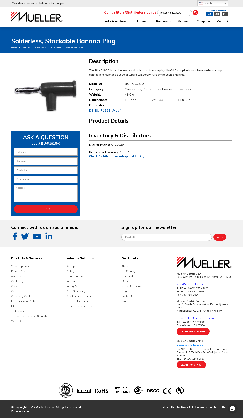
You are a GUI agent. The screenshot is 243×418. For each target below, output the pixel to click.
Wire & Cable (19, 321)
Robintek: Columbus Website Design (206, 407)
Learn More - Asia (191, 364)
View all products (21, 266)
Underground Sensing (79, 306)
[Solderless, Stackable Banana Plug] (45, 92)
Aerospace (72, 266)
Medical (70, 281)
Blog (124, 291)
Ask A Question (45, 137)
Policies (126, 301)
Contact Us (128, 296)
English (207, 3)
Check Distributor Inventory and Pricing (116, 156)
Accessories (18, 276)
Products (26, 47)
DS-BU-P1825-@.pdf (105, 110)
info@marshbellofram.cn (191, 344)
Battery (70, 271)
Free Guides (128, 276)
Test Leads (17, 311)
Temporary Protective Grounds (29, 316)
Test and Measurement (79, 301)
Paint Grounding (75, 291)
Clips (14, 286)
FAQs (125, 281)
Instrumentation (75, 276)
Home (14, 47)
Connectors (40, 47)
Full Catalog (129, 271)
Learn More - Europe (193, 331)
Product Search (20, 271)
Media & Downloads (133, 286)
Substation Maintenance (80, 296)
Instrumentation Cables (24, 301)
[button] (233, 409)
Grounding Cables (21, 296)
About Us (127, 266)
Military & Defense (76, 286)
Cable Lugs (17, 281)
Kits (13, 306)
